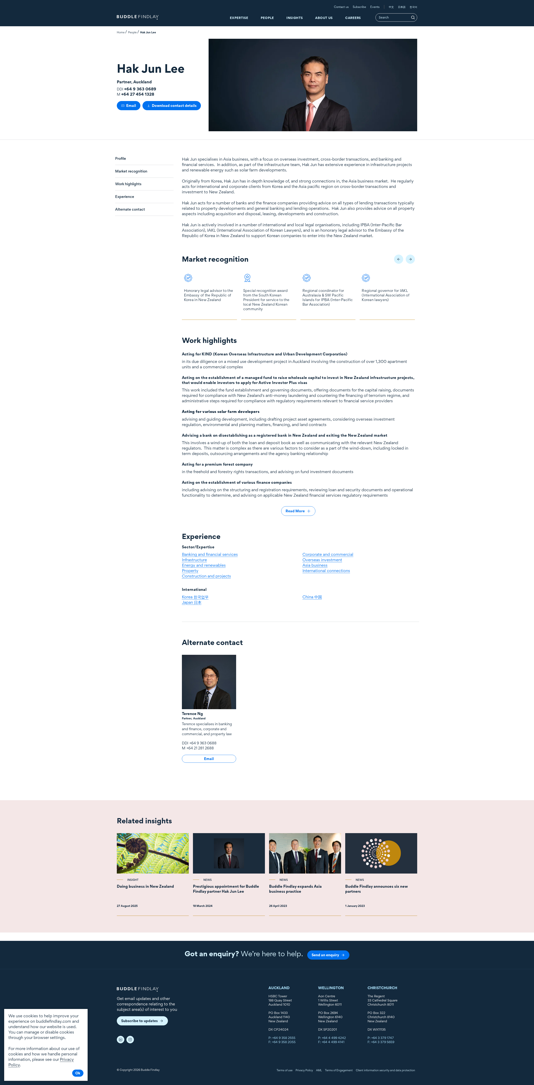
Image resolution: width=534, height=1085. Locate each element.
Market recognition (131, 171)
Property (190, 570)
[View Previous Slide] (398, 259)
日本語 (402, 7)
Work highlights (128, 184)
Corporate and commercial (327, 554)
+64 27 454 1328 (137, 94)
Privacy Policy (304, 1070)
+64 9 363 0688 (203, 743)
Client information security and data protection (385, 1070)
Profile (120, 158)
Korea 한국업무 (195, 596)
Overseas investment (322, 559)
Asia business (314, 565)
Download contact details (174, 105)
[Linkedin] (120, 1039)
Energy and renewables (204, 565)
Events (374, 7)
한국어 (413, 7)
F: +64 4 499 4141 (331, 1042)
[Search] (413, 17)
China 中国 (312, 596)
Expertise (239, 18)
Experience (124, 197)
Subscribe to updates (139, 1021)
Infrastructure (194, 559)
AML (319, 1070)
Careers (353, 18)
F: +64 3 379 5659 (381, 1042)
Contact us (341, 7)
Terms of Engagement (339, 1070)
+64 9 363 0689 (140, 88)
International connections (326, 570)
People (267, 18)
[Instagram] (130, 1039)
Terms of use (284, 1070)
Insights (294, 18)
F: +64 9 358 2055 (282, 1042)
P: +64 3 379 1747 (381, 1038)
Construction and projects (206, 576)
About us (324, 18)
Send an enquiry (325, 955)
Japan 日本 (192, 602)
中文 (391, 7)
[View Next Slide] (410, 259)
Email (131, 105)
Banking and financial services (210, 554)
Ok (77, 1073)
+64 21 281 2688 (200, 748)
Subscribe (359, 7)
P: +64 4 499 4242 (332, 1038)
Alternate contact (130, 209)
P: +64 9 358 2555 (281, 1038)
